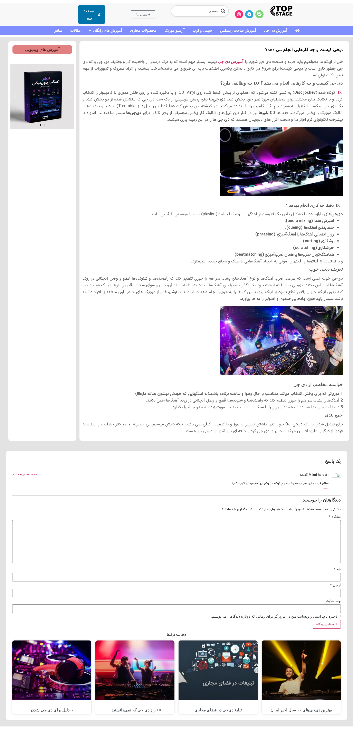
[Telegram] (249, 14)
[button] (69, 96)
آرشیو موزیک (174, 30)
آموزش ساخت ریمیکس (238, 30)
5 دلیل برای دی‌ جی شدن (52, 710)
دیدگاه (335, 516)
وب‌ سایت (333, 600)
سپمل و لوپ (202, 30)
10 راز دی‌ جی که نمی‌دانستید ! (135, 710)
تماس (58, 30)
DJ (340, 92)
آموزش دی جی (275, 30)
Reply (325, 488)
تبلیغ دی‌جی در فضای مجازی (218, 710)
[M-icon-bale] (259, 14)
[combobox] (200, 11)
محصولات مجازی (143, 30)
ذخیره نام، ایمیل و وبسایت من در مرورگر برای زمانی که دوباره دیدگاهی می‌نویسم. (274, 616)
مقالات (75, 30)
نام (337, 569)
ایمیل (335, 585)
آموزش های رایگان (107, 30)
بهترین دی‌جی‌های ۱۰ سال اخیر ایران (301, 710)
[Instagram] (239, 14)
